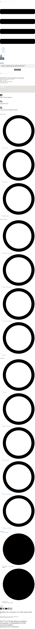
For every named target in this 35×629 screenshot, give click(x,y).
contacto (4, 51)
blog (3, 50)
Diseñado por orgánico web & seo (6, 617)
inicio (3, 47)
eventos (3, 49)
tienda (3, 48)
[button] (17, 27)
